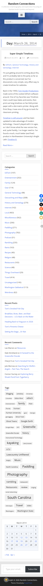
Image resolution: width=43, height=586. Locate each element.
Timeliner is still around (12, 118)
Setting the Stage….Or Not (15, 331)
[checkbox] (6, 579)
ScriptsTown (28, 583)
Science (8, 267)
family (21, 403)
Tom (23, 58)
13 (26, 537)
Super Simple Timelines (21, 53)
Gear (7, 187)
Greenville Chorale (12, 433)
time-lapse (9, 506)
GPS (18, 427)
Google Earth (27, 421)
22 (36, 541)
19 (21, 541)
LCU (8, 449)
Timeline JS (12, 139)
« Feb (7, 555)
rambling (11, 481)
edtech (30, 398)
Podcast (8, 237)
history (25, 432)
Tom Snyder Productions (28, 91)
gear (25, 413)
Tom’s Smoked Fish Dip (14, 308)
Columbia (9, 398)
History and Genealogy (14, 202)
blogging (9, 393)
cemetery (20, 394)
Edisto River (19, 398)
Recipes (8, 252)
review (24, 487)
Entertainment (10, 177)
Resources (21, 348)
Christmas (29, 394)
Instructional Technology (14, 438)
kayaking (13, 443)
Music (7, 222)
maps (8, 460)
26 (21, 545)
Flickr (30, 404)
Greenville (29, 427)
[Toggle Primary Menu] (21, 15)
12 (21, 537)
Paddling (8, 227)
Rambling (9, 242)
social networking (11, 492)
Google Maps (10, 427)
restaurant (24, 482)
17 (12, 541)
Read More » (8, 145)
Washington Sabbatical (14, 287)
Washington (10, 511)
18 (17, 541)
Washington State (25, 511)
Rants (7, 247)
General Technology (20, 65)
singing (33, 487)
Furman (17, 408)
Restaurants (9, 262)
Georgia (32, 413)
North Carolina (12, 467)
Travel (7, 277)
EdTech (8, 65)
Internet (15, 68)
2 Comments (33, 58)
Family (7, 182)
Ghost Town (20, 417)
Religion (8, 257)
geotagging (9, 417)
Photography (10, 232)
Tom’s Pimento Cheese (14, 326)
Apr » (13, 555)
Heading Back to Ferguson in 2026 (19, 321)
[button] (41, 196)
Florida (8, 408)
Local (7, 212)
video (29, 505)
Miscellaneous (10, 217)
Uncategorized (11, 282)
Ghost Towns (11, 421)
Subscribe (32, 569)
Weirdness (9, 292)
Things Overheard (12, 272)
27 (26, 545)
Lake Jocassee (27, 443)
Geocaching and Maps (14, 197)
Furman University (13, 413)
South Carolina (19, 497)
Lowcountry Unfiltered (17, 454)
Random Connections (21, 4)
